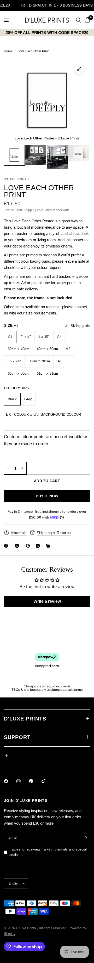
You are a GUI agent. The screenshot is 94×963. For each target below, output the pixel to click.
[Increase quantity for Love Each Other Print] (22, 468)
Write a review (47, 601)
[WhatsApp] (39, 546)
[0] (86, 20)
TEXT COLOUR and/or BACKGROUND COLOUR (42, 414)
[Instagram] (22, 781)
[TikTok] (47, 781)
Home (8, 51)
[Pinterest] (29, 546)
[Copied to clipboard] (49, 546)
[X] (18, 546)
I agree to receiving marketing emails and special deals (48, 852)
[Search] (78, 20)
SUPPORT (17, 737)
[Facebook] (7, 546)
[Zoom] (79, 69)
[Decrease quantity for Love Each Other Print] (8, 468)
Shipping (30, 210)
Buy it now (47, 496)
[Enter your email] (85, 838)
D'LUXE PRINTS (25, 719)
